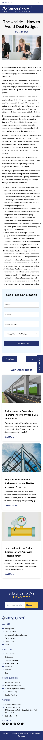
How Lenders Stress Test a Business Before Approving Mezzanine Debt (18, 552)
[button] (39, 9)
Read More (9, 437)
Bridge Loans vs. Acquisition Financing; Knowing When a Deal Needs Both (21, 415)
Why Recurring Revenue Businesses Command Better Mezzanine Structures (19, 483)
